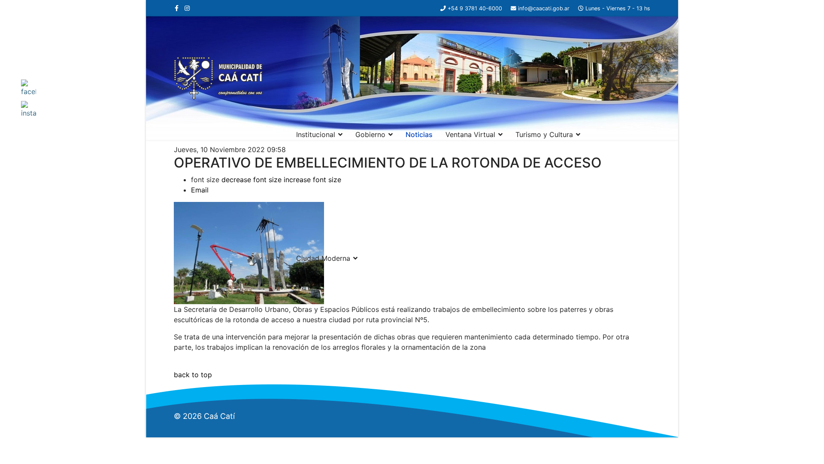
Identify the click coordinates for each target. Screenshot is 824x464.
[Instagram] (187, 8)
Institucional (315, 134)
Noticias (419, 134)
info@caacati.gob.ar (544, 8)
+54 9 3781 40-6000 (475, 8)
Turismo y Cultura (544, 134)
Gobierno (370, 134)
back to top (193, 374)
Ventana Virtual (470, 134)
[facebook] (177, 8)
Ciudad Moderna (323, 258)
